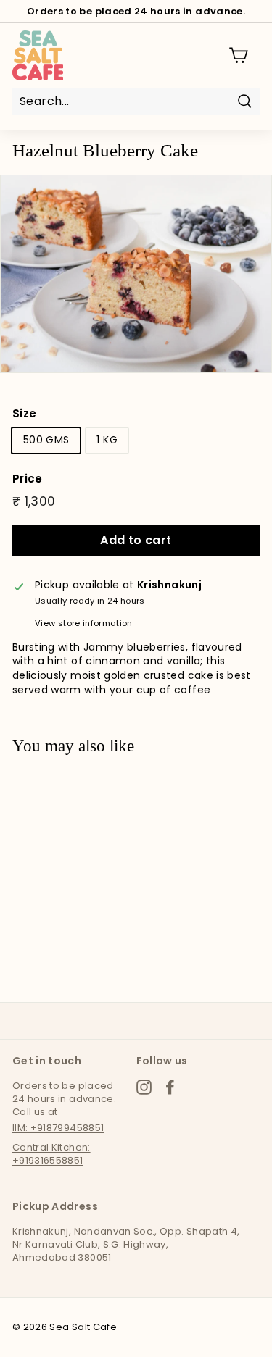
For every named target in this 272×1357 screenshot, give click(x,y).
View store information (84, 623)
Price (27, 478)
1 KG (106, 440)
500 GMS (46, 440)
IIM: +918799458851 (58, 1128)
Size (24, 413)
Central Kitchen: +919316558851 (51, 1153)
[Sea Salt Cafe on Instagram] (144, 1087)
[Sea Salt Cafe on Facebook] (170, 1087)
